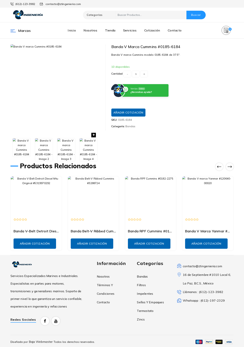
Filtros (141, 285)
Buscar (196, 15)
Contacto (175, 30)
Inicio (72, 30)
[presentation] (219, 167)
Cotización (152, 30)
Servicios (130, 30)
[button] (93, 135)
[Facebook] (45, 321)
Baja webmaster (41, 342)
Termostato (145, 311)
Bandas (130, 126)
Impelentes (145, 293)
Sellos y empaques (150, 302)
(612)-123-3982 (25, 4)
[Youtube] (55, 321)
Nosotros (90, 30)
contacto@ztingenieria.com (202, 266)
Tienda (110, 30)
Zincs (141, 319)
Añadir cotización (128, 112)
